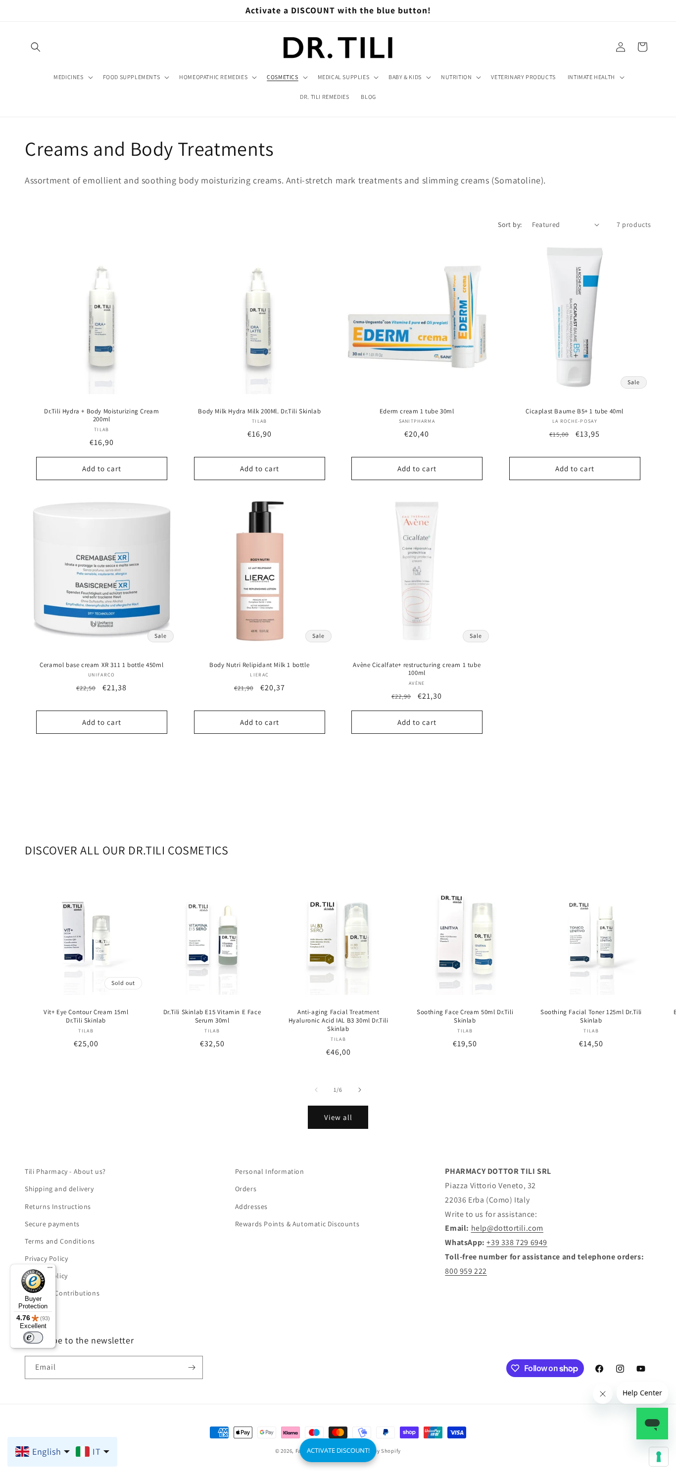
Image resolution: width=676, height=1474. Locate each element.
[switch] (33, 1337)
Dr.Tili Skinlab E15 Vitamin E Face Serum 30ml (212, 1016)
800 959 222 (466, 1271)
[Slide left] (316, 1090)
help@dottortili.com (507, 1228)
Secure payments (52, 1223)
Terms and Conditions (60, 1241)
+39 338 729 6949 (516, 1242)
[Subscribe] (191, 1367)
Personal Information (269, 1171)
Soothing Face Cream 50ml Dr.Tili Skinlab (465, 1016)
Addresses (251, 1206)
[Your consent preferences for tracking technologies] (658, 1456)
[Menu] (50, 1270)
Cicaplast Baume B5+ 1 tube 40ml (575, 411)
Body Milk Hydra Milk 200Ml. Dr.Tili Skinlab (259, 411)
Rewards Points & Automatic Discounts (297, 1223)
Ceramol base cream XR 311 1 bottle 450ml (101, 665)
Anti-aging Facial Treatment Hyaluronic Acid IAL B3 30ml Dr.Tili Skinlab (338, 1020)
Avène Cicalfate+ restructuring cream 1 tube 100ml (417, 669)
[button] (36, 47)
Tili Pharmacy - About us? (65, 1171)
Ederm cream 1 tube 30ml (417, 411)
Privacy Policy (46, 1258)
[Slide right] (360, 1090)
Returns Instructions (58, 1206)
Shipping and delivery (59, 1188)
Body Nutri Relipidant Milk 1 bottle (259, 665)
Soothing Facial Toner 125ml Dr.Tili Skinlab (591, 1016)
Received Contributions (62, 1293)
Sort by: (510, 224)
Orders (246, 1188)
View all (338, 1117)
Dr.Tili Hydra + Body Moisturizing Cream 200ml (101, 415)
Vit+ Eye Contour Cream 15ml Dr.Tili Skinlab (86, 1016)
